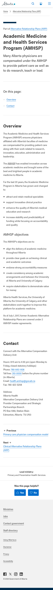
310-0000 (17, 373)
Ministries (8, 509)
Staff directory (10, 530)
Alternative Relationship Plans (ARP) (27, 11)
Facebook (5, 574)
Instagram (15, 574)
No (35, 492)
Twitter (10, 574)
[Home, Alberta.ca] (8, 3)
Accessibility (8, 561)
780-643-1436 (17, 369)
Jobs (5, 516)
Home (5, 11)
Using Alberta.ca (9, 539)
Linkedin (21, 574)
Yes (22, 492)
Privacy (6, 553)
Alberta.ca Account (41, 3)
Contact (10, 105)
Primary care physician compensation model (25, 434)
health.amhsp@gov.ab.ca (22, 381)
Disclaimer (7, 546)
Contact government (13, 523)
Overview (11, 99)
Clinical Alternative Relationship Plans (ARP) (22, 448)
